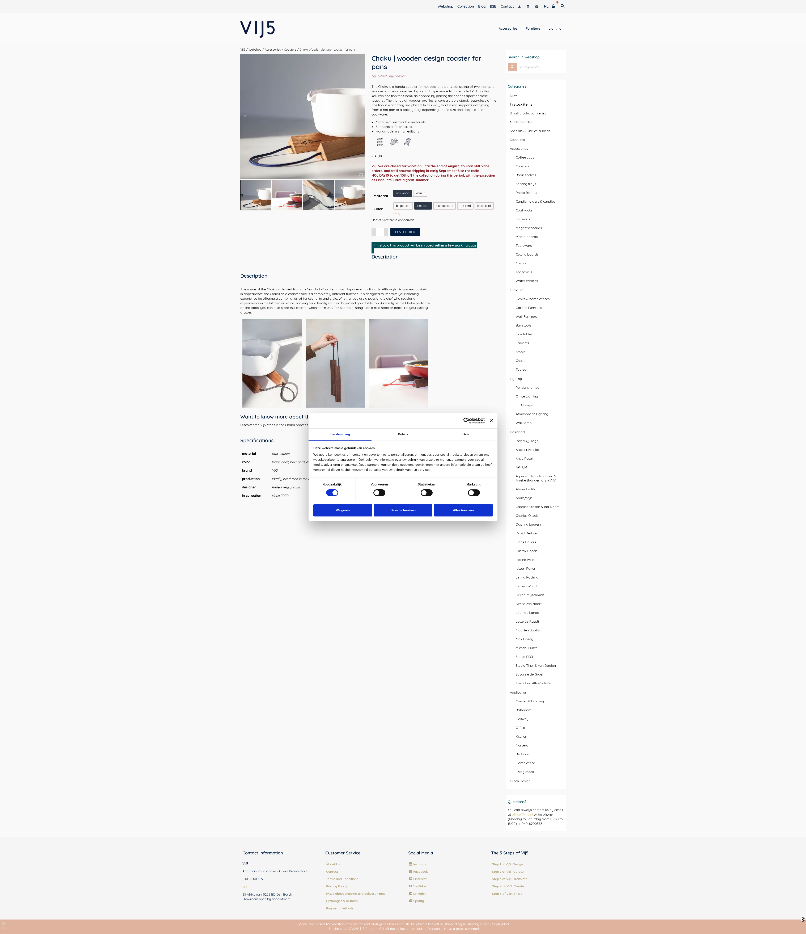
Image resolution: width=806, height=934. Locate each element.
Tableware (524, 245)
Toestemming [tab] (340, 434)
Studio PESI (524, 657)
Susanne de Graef (529, 674)
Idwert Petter (525, 568)
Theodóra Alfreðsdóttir (533, 683)
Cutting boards (527, 254)
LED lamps (524, 405)
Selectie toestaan (403, 510)
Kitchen (521, 736)
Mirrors (521, 263)
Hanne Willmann (528, 560)
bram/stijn (524, 498)
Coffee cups (525, 157)
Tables (521, 369)
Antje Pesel (524, 458)
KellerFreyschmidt (530, 595)
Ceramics (523, 219)
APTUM (521, 467)
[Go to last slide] (245, 116)
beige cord (403, 206)
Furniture (516, 290)
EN (4, 923)
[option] (4, 928)
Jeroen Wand (526, 586)
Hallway (522, 719)
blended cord (444, 206)
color (378, 209)
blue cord (423, 206)
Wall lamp (524, 423)
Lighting (516, 378)
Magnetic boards (529, 228)
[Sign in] (520, 6)
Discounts (517, 140)
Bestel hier (405, 232)
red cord (465, 206)
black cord (484, 206)
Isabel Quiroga (527, 441)
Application (518, 692)
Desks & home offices (533, 299)
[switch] (379, 492)
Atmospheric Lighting (532, 414)
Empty (396, 213)
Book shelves (526, 175)
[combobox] (4, 923)
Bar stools (523, 325)
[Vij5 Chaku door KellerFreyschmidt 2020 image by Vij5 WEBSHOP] (302, 116)
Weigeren (343, 510)
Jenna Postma (527, 577)
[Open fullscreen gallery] (361, 174)
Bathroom (523, 710)
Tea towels (524, 272)
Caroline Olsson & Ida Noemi (538, 507)
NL (4, 928)
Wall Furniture (526, 316)
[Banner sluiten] (491, 420)
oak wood (402, 193)
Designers (517, 432)
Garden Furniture (529, 308)
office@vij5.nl (522, 814)
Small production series (528, 113)
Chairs (520, 360)
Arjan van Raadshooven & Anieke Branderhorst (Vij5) (536, 478)
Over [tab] (466, 434)
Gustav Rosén (526, 551)
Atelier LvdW (525, 489)
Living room (525, 772)
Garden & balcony (530, 701)
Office (520, 727)
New (513, 95)
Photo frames (526, 192)
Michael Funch (527, 648)
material (381, 196)
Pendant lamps (527, 387)
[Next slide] (360, 116)
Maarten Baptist (528, 630)
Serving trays (526, 184)
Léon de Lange (527, 612)
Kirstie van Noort (529, 604)
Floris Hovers (526, 542)
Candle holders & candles (535, 201)
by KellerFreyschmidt (388, 76)
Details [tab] (403, 434)
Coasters (523, 166)
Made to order (521, 122)
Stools (520, 352)
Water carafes (527, 281)
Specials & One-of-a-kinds (530, 131)
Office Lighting (527, 396)
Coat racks (524, 210)
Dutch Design (520, 781)
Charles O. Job (527, 515)
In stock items (521, 104)
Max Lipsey (524, 639)
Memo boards (527, 237)
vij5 (244, 887)
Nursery (522, 745)
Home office (525, 763)
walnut (420, 193)
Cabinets (522, 343)
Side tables (524, 334)
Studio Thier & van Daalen (536, 665)
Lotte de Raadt (527, 621)
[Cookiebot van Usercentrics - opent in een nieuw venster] (466, 420)
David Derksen (527, 533)
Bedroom (523, 754)
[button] (255, 195)
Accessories (519, 148)
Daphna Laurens (529, 524)
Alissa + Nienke (527, 449)
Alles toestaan (463, 510)
